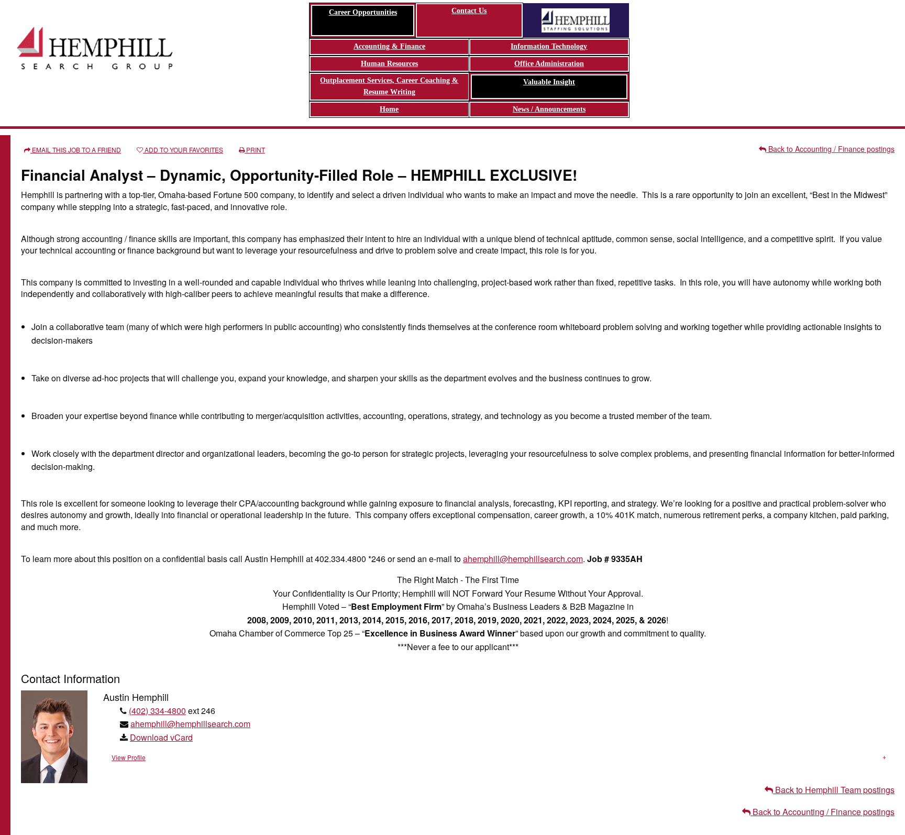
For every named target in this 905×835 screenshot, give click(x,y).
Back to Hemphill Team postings (834, 790)
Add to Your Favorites (183, 149)
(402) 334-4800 (157, 711)
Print (255, 149)
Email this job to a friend (75, 149)
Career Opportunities (363, 12)
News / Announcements (549, 109)
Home (389, 109)
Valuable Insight (549, 82)
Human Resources (389, 64)
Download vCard (161, 737)
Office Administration (549, 64)
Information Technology (549, 46)
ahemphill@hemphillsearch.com (523, 559)
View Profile (129, 757)
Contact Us (469, 11)
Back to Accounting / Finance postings (830, 149)
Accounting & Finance (389, 46)
